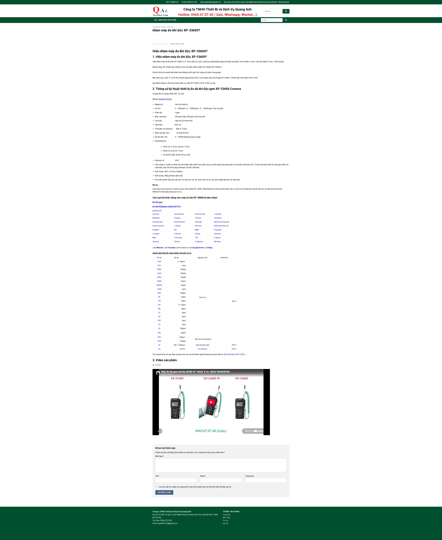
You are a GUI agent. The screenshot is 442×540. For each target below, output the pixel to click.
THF (196, 238)
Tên (157, 476)
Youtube (171, 248)
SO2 (226, 354)
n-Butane (177, 234)
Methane (217, 242)
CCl (159, 341)
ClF (159, 320)
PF (159, 301)
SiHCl (159, 285)
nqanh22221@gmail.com (212, 2)
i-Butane (156, 242)
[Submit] (286, 11)
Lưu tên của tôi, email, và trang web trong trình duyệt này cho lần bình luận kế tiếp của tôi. (195, 487)
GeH (159, 289)
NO (229, 354)
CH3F (237, 354)
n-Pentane (178, 238)
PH (159, 265)
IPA (175, 230)
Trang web (249, 476)
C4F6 (242, 354)
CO (159, 328)
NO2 (233, 354)
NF (159, 337)
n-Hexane (217, 214)
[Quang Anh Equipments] (162, 10)
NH (159, 293)
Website (159, 248)
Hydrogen (198, 222)
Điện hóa (202, 297)
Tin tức (170, 27)
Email (203, 476)
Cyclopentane (158, 222)
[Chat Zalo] (437, 528)
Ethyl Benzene (179, 222)
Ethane (197, 234)
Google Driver (198, 248)
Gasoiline (217, 234)
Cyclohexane (179, 214)
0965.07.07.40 (192, 2)
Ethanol (177, 242)
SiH (159, 262)
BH (159, 269)
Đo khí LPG (157, 211)
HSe (159, 277)
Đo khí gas (157, 202)
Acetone (156, 214)
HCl (159, 305)
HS (159, 333)
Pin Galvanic (202, 349)
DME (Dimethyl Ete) (221, 226)
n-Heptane (199, 242)
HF (159, 297)
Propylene (218, 230)
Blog (210, 248)
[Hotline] (437, 523)
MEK (154, 238)
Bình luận (159, 456)
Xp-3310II (157, 365)
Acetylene (218, 218)
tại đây (212, 83)
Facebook (183, 248)
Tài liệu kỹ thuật (159, 27)
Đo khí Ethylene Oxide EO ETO (167, 206)
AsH (159, 273)
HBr (159, 309)
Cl (159, 317)
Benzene (198, 226)
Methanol (156, 218)
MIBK (197, 230)
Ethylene (156, 230)
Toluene (198, 218)
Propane (177, 218)
